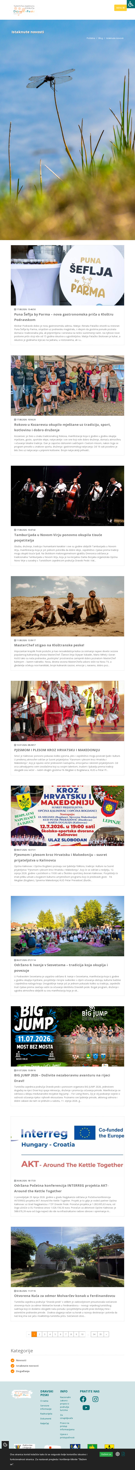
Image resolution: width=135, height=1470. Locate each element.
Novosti (21, 1360)
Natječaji (44, 1423)
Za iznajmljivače (66, 1416)
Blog (100, 38)
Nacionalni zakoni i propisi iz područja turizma (65, 1403)
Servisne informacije (46, 1407)
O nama (44, 1400)
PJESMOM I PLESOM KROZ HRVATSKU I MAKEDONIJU (57, 750)
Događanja (22, 1371)
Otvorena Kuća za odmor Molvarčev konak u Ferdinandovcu (64, 1296)
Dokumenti (45, 1418)
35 (100, 1334)
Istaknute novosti (27, 1365)
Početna (91, 38)
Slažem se (106, 1454)
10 (82, 1334)
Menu (119, 7)
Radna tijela (46, 1413)
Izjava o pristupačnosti (67, 1436)
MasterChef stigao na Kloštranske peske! (49, 645)
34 (94, 1334)
